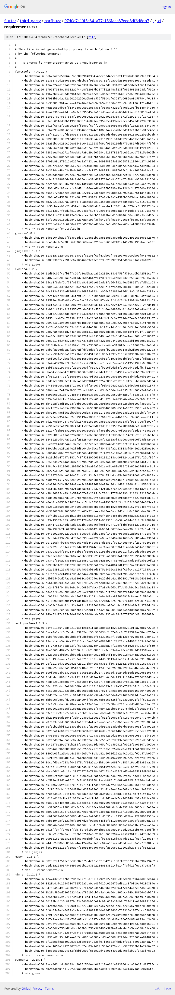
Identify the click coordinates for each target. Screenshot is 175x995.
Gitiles (26, 988)
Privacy (37, 988)
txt (157, 988)
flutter (10, 20)
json (167, 988)
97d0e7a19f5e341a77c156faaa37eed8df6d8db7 (106, 20)
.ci (159, 20)
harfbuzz (52, 20)
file (91, 37)
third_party (30, 20)
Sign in (166, 7)
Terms (49, 988)
